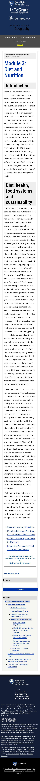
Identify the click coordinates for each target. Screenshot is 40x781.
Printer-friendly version (11, 574)
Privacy (29, 769)
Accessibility (18, 771)
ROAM (31, 732)
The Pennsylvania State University (15, 769)
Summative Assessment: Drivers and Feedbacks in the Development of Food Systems (20, 557)
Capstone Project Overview (19, 611)
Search (20, 589)
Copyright (19, 773)
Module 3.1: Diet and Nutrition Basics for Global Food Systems (23, 630)
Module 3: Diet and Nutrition (21, 619)
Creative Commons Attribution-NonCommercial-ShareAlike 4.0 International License (19, 726)
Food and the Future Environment (17, 55)
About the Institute (13, 754)
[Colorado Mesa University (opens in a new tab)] (19, 18)
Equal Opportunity (28, 771)
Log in (20, 45)
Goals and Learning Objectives (20, 527)
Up (20, 560)
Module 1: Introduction (18, 608)
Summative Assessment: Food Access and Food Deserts (21, 643)
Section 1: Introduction (13, 57)
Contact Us (23, 754)
